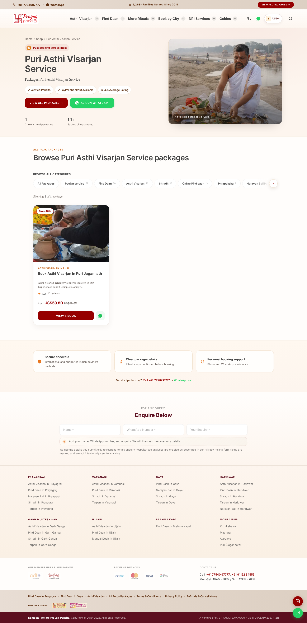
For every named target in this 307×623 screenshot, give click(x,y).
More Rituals (138, 19)
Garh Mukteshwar (42, 519)
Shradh (165, 183)
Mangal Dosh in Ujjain (106, 538)
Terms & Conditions (149, 596)
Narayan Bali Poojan (261, 183)
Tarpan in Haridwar (232, 502)
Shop (39, 39)
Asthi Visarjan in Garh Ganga (46, 526)
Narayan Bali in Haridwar (236, 508)
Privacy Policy (174, 596)
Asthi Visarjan (81, 19)
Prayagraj (36, 477)
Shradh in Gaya (166, 496)
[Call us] (249, 18)
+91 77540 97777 (218, 574)
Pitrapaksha (227, 183)
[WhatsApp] (258, 18)
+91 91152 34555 (243, 574)
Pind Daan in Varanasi (106, 490)
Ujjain (97, 519)
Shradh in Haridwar (232, 496)
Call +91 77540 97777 (156, 380)
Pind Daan (110, 19)
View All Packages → (275, 4)
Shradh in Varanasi (104, 496)
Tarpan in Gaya (165, 502)
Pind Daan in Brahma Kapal (173, 526)
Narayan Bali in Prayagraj (44, 496)
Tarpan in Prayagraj (40, 508)
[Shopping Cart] (298, 601)
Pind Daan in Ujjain (104, 532)
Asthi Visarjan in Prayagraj (45, 483)
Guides (225, 19)
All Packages (46, 183)
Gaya (160, 477)
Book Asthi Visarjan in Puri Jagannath (70, 273)
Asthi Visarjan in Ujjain (106, 526)
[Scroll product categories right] (273, 183)
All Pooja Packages (120, 596)
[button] (290, 18)
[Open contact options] (298, 613)
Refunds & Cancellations (202, 596)
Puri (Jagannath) (230, 545)
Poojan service (76, 183)
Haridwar (227, 477)
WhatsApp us (182, 380)
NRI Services (199, 19)
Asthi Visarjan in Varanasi (108, 483)
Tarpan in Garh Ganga (42, 545)
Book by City (168, 19)
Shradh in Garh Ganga (42, 538)
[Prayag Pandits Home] (26, 19)
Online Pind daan (195, 183)
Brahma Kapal (167, 519)
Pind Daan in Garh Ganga (44, 532)
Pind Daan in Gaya (167, 483)
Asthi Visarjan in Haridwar (236, 483)
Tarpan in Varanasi (104, 502)
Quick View (73, 258)
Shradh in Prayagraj (40, 502)
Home (29, 39)
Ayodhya (225, 538)
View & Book (66, 315)
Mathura (225, 532)
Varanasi (99, 477)
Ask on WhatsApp (95, 102)
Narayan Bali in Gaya (169, 490)
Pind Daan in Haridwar (234, 490)
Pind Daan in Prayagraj (42, 490)
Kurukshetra (228, 526)
